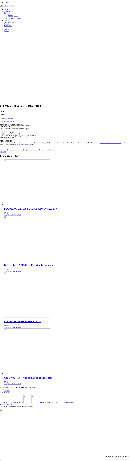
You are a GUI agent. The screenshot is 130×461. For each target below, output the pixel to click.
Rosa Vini (3, 152)
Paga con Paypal (29, 387)
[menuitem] (67, 9)
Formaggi (10, 118)
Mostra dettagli (16, 215)
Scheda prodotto (9, 121)
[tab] (67, 122)
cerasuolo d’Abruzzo (27, 145)
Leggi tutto (7, 215)
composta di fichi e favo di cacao (110, 143)
